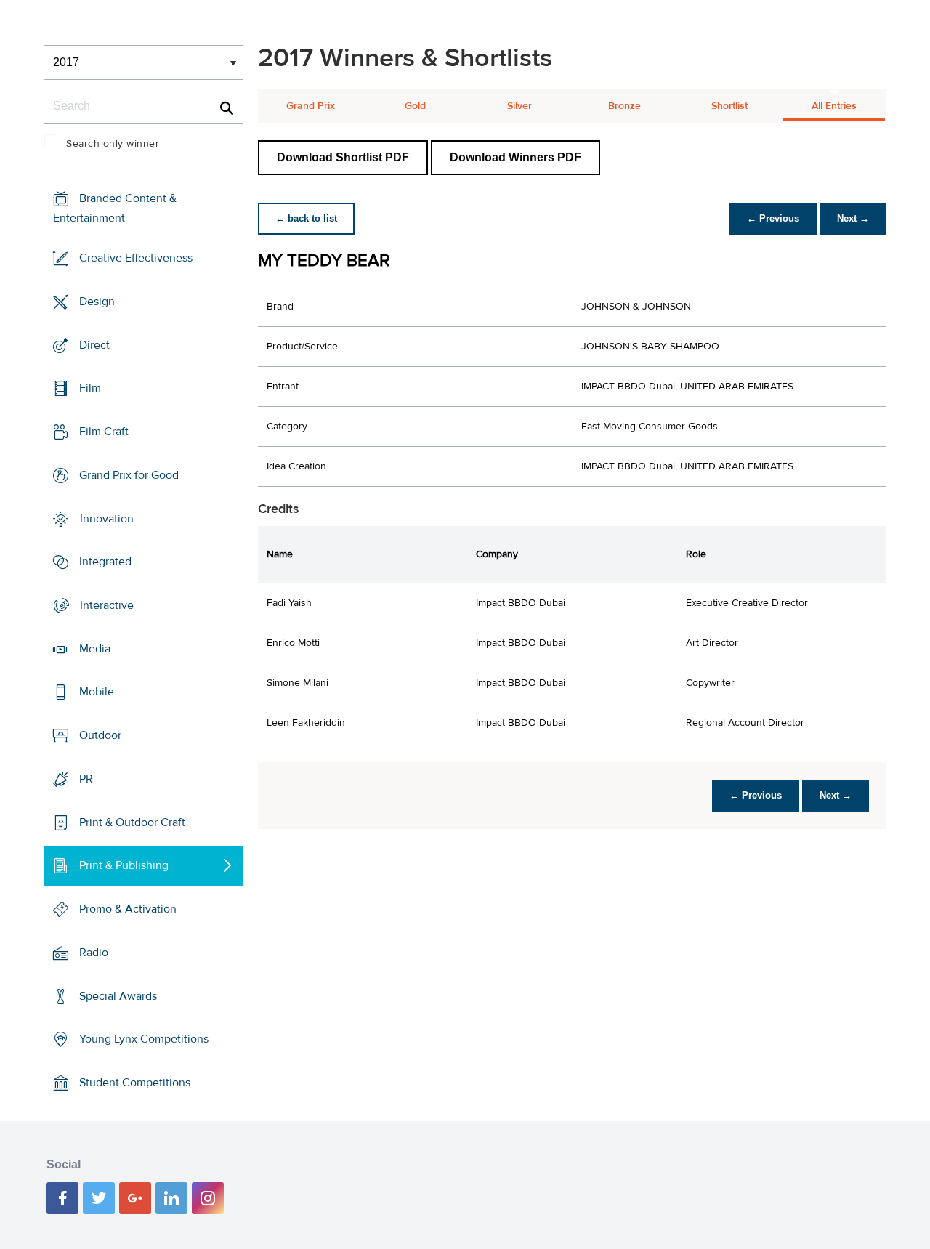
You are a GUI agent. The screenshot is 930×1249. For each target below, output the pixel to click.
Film (90, 388)
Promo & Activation (128, 909)
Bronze (624, 106)
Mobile (96, 691)
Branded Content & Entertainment (115, 208)
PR (86, 779)
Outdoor (100, 735)
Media (94, 649)
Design (97, 301)
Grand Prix (310, 106)
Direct (94, 344)
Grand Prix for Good (129, 475)
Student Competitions (134, 1082)
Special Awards (118, 995)
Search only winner (112, 143)
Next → (853, 218)
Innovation (107, 518)
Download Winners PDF (515, 157)
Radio (93, 952)
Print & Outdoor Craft (132, 822)
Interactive (107, 605)
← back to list (306, 218)
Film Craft (104, 431)
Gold (415, 106)
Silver (519, 106)
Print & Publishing (124, 865)
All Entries (834, 106)
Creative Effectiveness (136, 258)
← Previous (773, 218)
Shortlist (729, 106)
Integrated (105, 561)
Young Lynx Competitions (144, 1039)
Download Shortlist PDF (343, 157)
